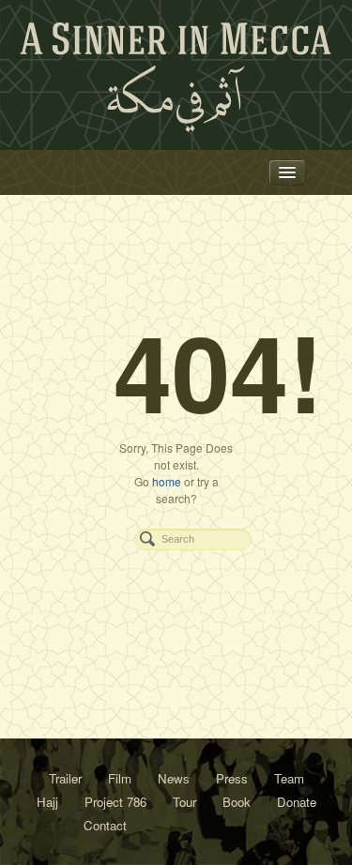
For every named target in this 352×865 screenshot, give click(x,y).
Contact (105, 825)
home (166, 481)
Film (119, 778)
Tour (184, 802)
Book (236, 802)
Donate (296, 802)
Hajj (47, 802)
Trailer (65, 778)
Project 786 (115, 802)
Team (289, 778)
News (174, 778)
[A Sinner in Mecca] (176, 77)
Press (232, 778)
